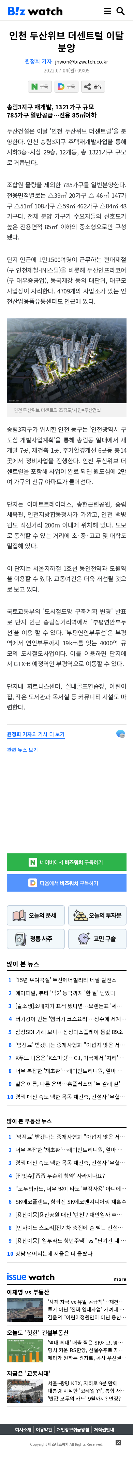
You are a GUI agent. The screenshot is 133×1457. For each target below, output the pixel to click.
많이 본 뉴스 (23, 963)
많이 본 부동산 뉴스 (29, 1121)
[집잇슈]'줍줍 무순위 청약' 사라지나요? (60, 1175)
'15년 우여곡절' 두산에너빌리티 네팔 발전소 (66, 980)
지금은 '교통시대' (29, 1373)
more (120, 1279)
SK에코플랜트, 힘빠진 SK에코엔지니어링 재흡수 (71, 1201)
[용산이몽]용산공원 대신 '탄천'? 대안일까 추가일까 (73, 1214)
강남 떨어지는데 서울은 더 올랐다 (53, 1253)
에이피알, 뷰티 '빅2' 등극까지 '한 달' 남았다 (65, 993)
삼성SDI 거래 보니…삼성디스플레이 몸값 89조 (69, 1032)
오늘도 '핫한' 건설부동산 (38, 1332)
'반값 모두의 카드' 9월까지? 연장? (84, 1398)
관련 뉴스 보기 (22, 749)
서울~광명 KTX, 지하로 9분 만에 (83, 1383)
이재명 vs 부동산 (28, 1292)
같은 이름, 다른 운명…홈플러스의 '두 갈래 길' (67, 1084)
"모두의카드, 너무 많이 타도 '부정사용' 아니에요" (72, 1188)
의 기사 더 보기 (36, 734)
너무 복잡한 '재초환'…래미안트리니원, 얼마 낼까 (71, 1071)
